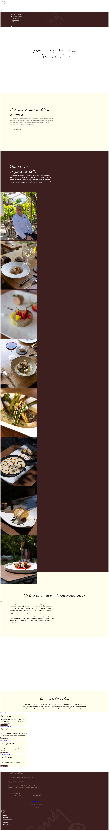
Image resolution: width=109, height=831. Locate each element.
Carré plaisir (15, 18)
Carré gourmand (16, 795)
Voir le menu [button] (4, 725)
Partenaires (15, 20)
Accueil (14, 13)
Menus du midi (16, 14)
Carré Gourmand (17, 16)
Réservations (15, 22)
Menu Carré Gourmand (54, 73)
